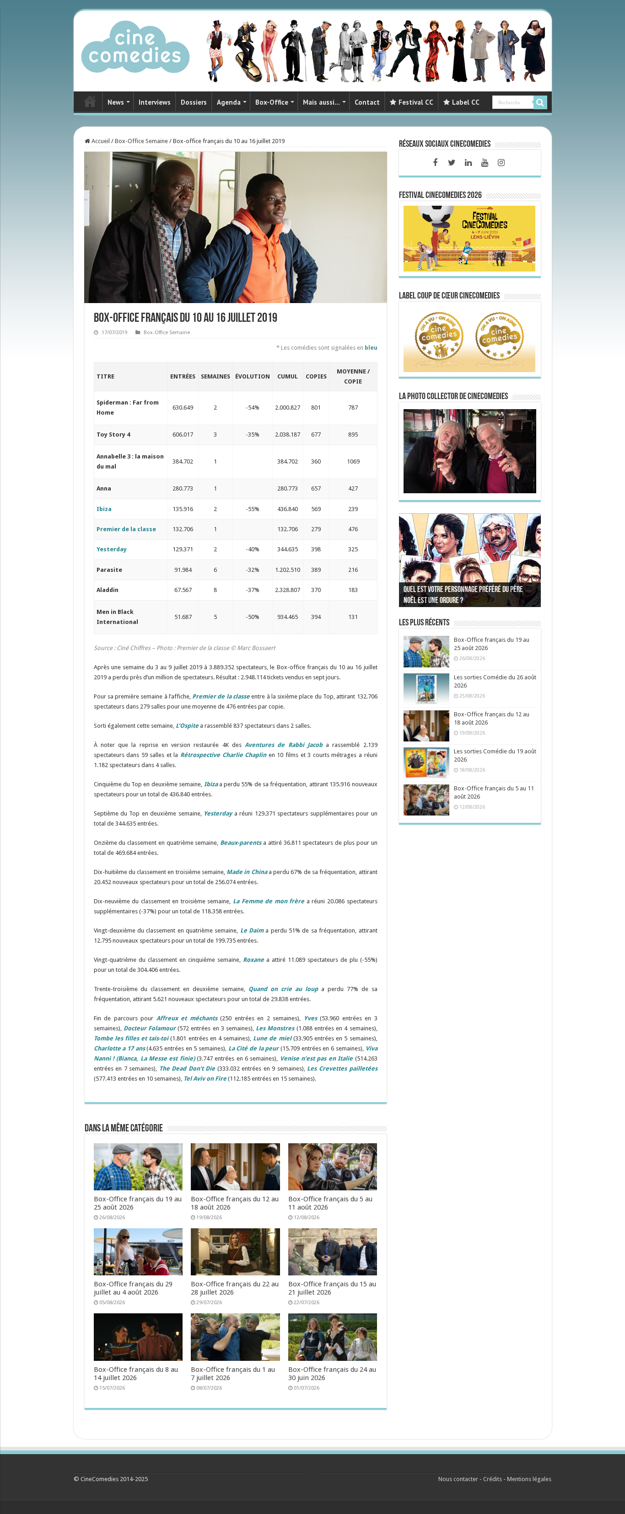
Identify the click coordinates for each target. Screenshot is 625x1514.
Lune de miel (272, 1038)
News (116, 102)
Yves (310, 1018)
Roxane (253, 959)
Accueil (100, 141)
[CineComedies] (135, 45)
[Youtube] (484, 162)
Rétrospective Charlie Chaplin (223, 755)
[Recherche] (540, 102)
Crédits (492, 1479)
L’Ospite (187, 725)
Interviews (155, 102)
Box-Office (271, 102)
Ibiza (104, 509)
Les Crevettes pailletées (342, 1068)
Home (90, 101)
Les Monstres (275, 1028)
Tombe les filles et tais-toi (131, 1038)
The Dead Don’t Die (187, 1068)
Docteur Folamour (150, 1028)
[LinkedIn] (468, 162)
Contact (367, 102)
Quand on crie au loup (283, 989)
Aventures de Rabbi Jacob (284, 744)
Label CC (466, 102)
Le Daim (252, 930)
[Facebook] (435, 162)
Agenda (229, 102)
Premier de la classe (126, 529)
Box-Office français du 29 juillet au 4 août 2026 (133, 1288)
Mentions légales (529, 1479)
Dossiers (194, 102)
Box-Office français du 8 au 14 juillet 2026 (136, 1373)
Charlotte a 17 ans (119, 1048)
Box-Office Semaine (141, 141)
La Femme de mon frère (268, 901)
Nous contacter (458, 1479)
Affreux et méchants (186, 1018)
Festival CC (416, 102)
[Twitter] (451, 162)
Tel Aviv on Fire (204, 1078)
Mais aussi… (321, 102)
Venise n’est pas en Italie (316, 1058)
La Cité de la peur (253, 1048)
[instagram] (501, 162)
